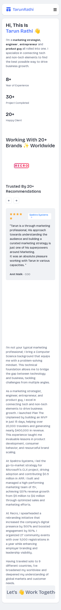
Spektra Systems (38, 215)
